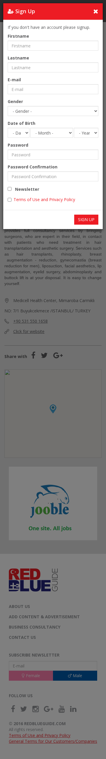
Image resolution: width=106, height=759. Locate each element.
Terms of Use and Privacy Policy (44, 199)
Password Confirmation (32, 167)
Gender (15, 101)
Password (18, 145)
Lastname (18, 58)
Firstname (18, 36)
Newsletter (25, 189)
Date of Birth (21, 123)
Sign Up (86, 219)
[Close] (95, 11)
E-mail (14, 79)
